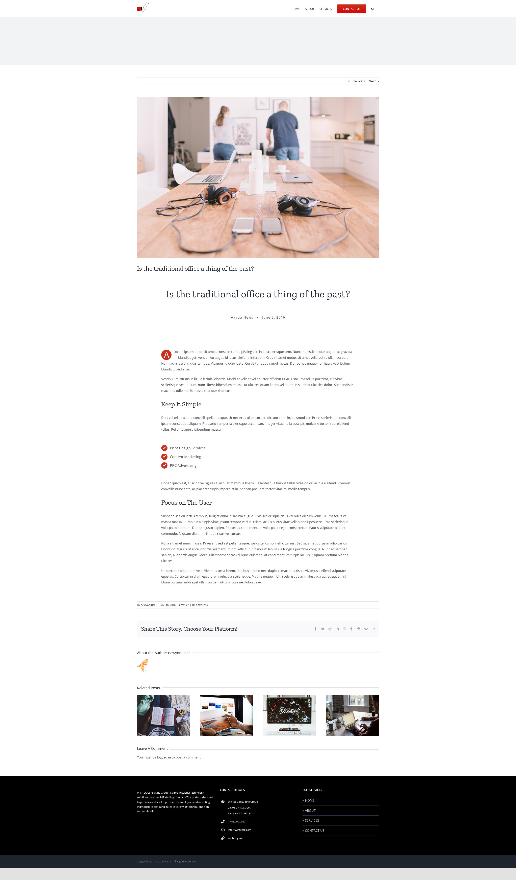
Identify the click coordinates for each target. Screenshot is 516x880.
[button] (372, 8)
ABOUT (310, 810)
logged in (164, 757)
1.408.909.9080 (236, 821)
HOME (309, 800)
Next (372, 81)
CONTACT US (315, 830)
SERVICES (312, 820)
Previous (358, 81)
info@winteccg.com (239, 830)
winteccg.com (236, 838)
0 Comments (200, 605)
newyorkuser (148, 605)
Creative (184, 605)
